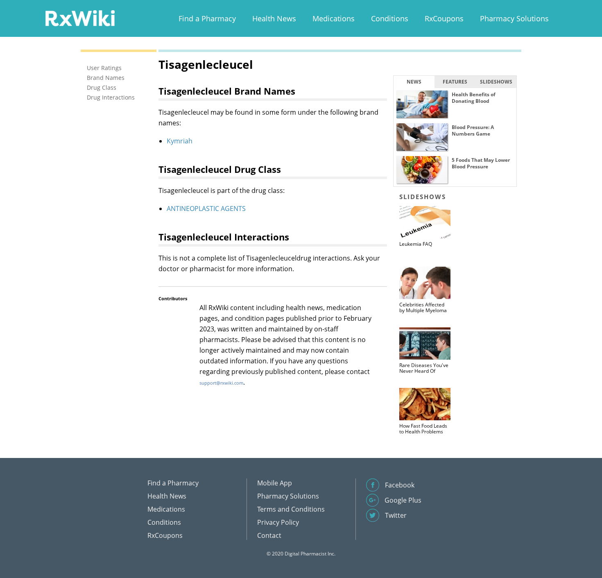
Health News (274, 18)
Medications (333, 18)
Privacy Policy (278, 522)
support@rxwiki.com (221, 383)
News (414, 81)
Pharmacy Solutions (514, 18)
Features (455, 81)
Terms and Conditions (291, 509)
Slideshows (496, 81)
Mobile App (274, 482)
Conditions (389, 18)
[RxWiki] (80, 17)
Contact (269, 535)
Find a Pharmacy (207, 18)
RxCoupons (444, 18)
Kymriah (179, 140)
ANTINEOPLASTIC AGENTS (206, 208)
